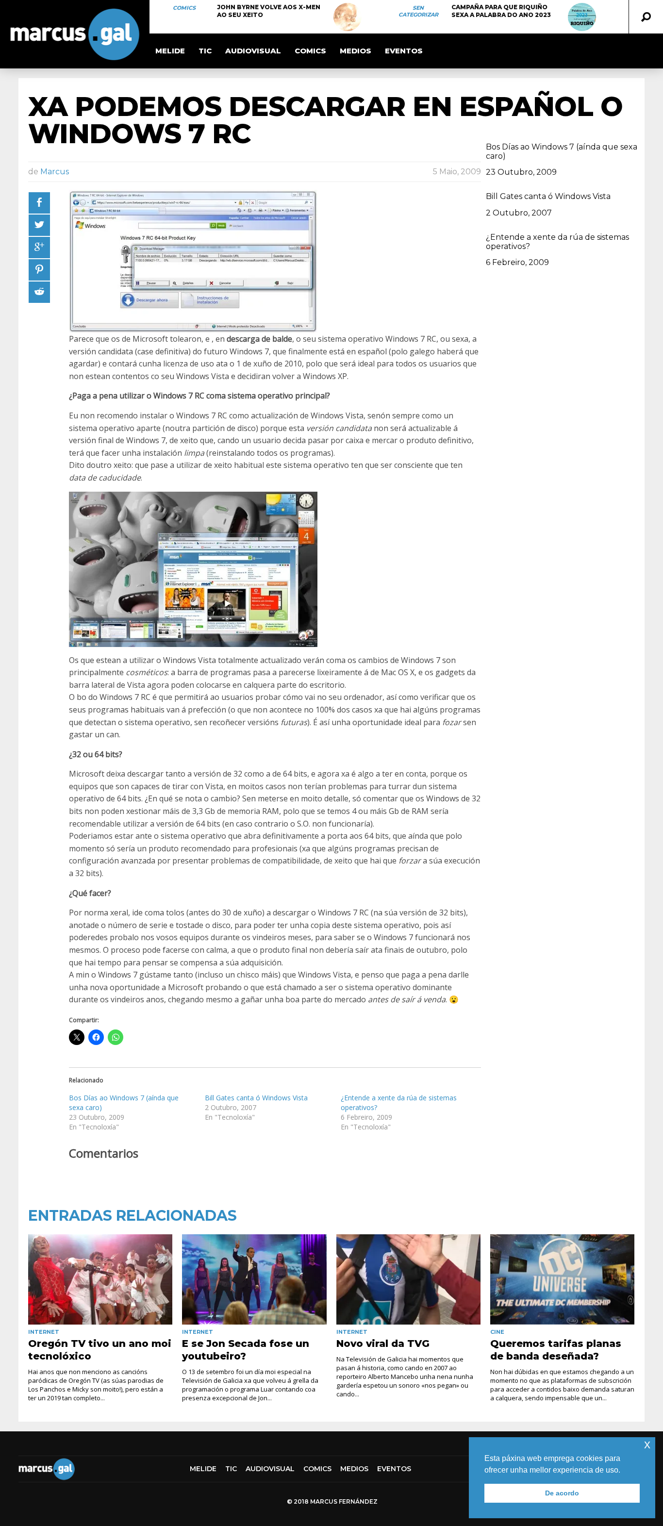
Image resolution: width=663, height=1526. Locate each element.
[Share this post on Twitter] (39, 225)
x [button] (647, 1444)
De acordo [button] (562, 1493)
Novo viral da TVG (383, 1343)
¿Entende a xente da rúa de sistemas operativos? (557, 241)
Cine (497, 1331)
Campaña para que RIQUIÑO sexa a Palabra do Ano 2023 (501, 10)
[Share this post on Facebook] (39, 203)
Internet (43, 1331)
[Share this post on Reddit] (39, 292)
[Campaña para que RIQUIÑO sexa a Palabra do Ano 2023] (582, 17)
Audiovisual (253, 50)
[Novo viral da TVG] (408, 1279)
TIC (205, 50)
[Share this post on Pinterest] (39, 270)
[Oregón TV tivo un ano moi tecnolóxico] (100, 1279)
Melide (170, 50)
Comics (184, 7)
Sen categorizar (418, 11)
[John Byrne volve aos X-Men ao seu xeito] (347, 17)
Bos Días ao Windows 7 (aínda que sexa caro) (561, 151)
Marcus (54, 171)
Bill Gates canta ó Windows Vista (256, 1097)
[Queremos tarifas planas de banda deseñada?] (562, 1279)
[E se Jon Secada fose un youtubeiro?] (254, 1279)
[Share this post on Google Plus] (39, 247)
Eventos (404, 50)
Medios (355, 50)
